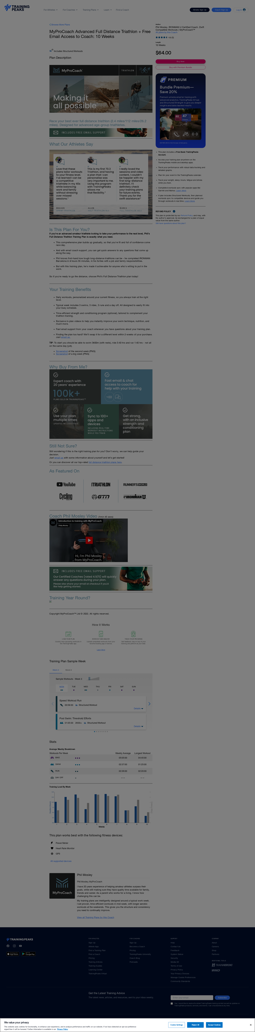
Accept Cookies (214, 1025)
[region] (127, 1025)
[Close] (251, 1025)
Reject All (195, 1025)
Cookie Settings (176, 1025)
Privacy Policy (62, 1029)
